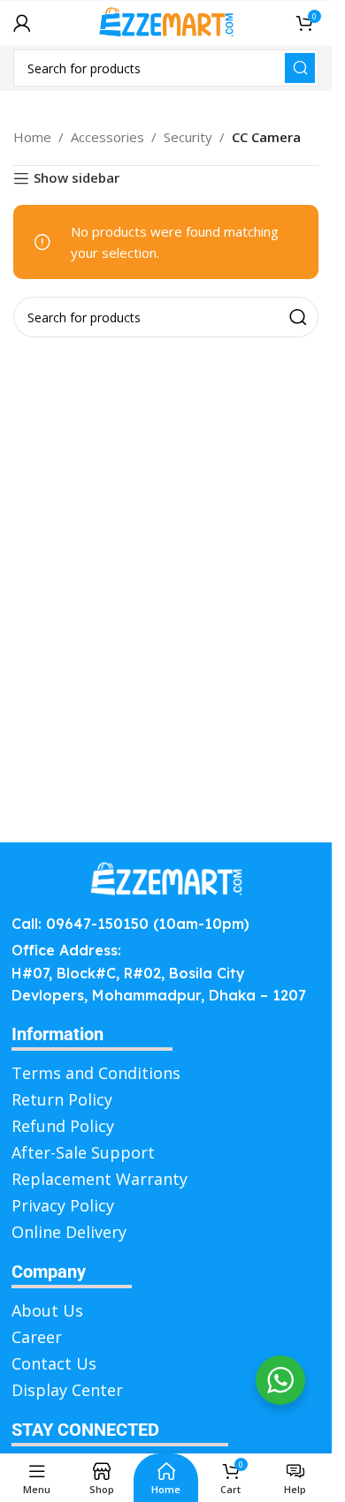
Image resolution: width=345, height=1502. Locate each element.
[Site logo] (165, 21)
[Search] (300, 68)
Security (188, 137)
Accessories (107, 137)
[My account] (22, 23)
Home (32, 137)
